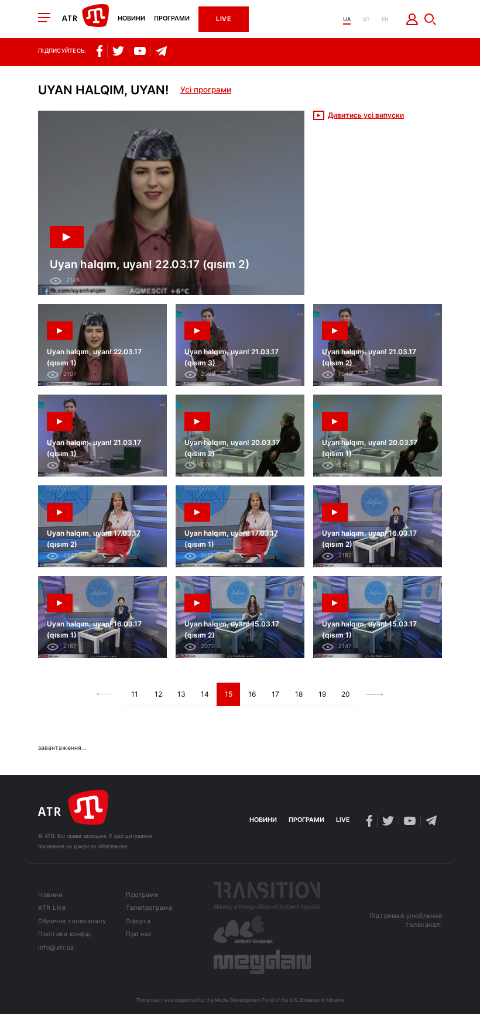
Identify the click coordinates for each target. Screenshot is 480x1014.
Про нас (139, 934)
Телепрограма (149, 908)
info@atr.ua (56, 948)
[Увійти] (412, 19)
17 (275, 694)
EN (385, 19)
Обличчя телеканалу (72, 922)
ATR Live (52, 908)
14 (205, 694)
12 (158, 694)
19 (322, 694)
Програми (172, 19)
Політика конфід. (65, 934)
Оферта (138, 922)
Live (223, 19)
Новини (131, 19)
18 (299, 694)
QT (366, 19)
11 (134, 694)
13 (181, 694)
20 (345, 694)
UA (347, 19)
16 (252, 694)
